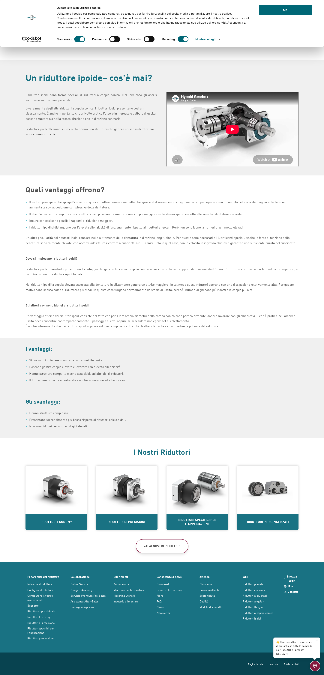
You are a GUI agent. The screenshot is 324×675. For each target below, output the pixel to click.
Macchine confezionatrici (128, 590)
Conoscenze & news (169, 576)
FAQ (159, 601)
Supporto (33, 605)
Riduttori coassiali (254, 590)
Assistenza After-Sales (84, 601)
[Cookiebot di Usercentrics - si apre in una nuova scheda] (31, 39)
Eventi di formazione (169, 590)
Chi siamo (206, 584)
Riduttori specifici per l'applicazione (40, 630)
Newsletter (163, 613)
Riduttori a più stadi (255, 595)
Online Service (79, 584)
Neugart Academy (81, 590)
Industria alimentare (126, 601)
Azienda (205, 576)
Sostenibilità (207, 595)
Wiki (245, 576)
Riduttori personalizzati (41, 638)
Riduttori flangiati (253, 607)
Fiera (160, 595)
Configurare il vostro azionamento (40, 597)
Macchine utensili (124, 595)
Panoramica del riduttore (43, 576)
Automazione (121, 584)
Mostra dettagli (205, 39)
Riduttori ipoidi (252, 618)
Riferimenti (120, 576)
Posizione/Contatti (211, 590)
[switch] (114, 39)
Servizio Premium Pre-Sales (88, 595)
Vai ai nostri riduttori (162, 546)
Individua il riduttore (39, 584)
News (160, 607)
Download (163, 584)
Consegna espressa (82, 607)
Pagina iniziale (255, 664)
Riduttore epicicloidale (41, 611)
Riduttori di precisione (41, 623)
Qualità (204, 601)
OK (285, 9)
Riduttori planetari (254, 584)
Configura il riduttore (40, 590)
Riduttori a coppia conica (258, 613)
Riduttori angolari (253, 601)
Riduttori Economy (38, 617)
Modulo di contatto (211, 607)
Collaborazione (80, 576)
